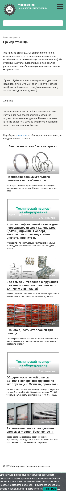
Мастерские (26, 4)
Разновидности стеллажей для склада (30, 331)
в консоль (21, 135)
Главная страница (11, 37)
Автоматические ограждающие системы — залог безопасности (30, 429)
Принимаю (50, 488)
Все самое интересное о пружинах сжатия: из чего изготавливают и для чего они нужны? (32, 285)
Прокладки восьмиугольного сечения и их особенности (28, 178)
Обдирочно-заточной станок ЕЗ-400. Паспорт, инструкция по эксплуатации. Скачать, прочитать (32, 381)
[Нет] (58, 489)
